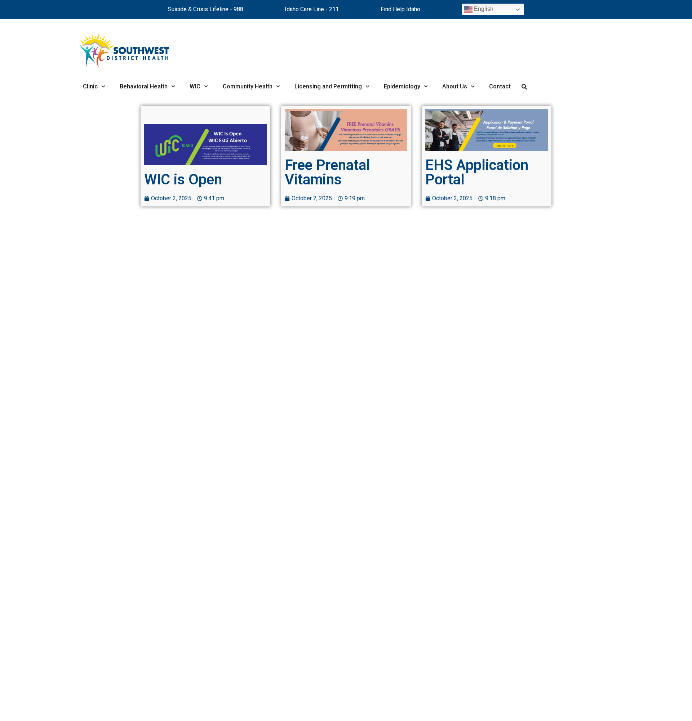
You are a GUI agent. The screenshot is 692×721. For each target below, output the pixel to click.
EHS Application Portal (476, 172)
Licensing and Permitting (328, 86)
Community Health (247, 86)
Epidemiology (402, 86)
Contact (500, 86)
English (483, 9)
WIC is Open (183, 179)
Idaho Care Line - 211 (312, 9)
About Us (454, 86)
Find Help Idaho (400, 9)
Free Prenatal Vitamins (327, 172)
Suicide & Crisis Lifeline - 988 (205, 9)
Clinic (90, 86)
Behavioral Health (144, 86)
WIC (195, 86)
